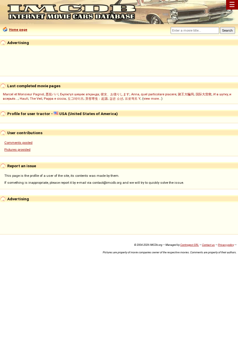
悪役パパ (52, 94)
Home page (18, 30)
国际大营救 (204, 94)
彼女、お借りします (115, 94)
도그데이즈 (76, 99)
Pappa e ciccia (55, 99)
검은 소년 (116, 99)
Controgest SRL (189, 244)
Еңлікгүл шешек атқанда (79, 94)
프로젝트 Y (132, 99)
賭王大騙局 (186, 94)
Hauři (24, 99)
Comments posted (18, 143)
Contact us (208, 244)
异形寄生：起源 (96, 99)
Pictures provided (17, 150)
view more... (152, 99)
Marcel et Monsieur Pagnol (23, 94)
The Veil (36, 99)
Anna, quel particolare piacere (153, 94)
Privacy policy (226, 244)
